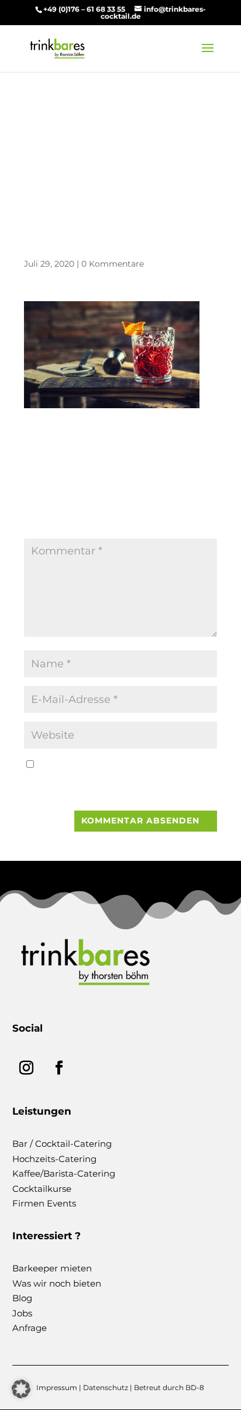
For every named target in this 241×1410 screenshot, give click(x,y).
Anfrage (29, 1327)
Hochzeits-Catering (54, 1158)
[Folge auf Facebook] (59, 1068)
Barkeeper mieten (52, 1268)
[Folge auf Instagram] (26, 1068)
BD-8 (194, 1387)
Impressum (56, 1387)
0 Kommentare (112, 263)
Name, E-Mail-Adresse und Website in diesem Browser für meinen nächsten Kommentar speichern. (113, 779)
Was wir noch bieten (56, 1283)
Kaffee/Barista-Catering (63, 1173)
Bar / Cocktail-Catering (62, 1143)
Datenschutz (105, 1387)
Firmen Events (44, 1203)
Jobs (22, 1313)
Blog (22, 1298)
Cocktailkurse (41, 1188)
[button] (21, 1389)
